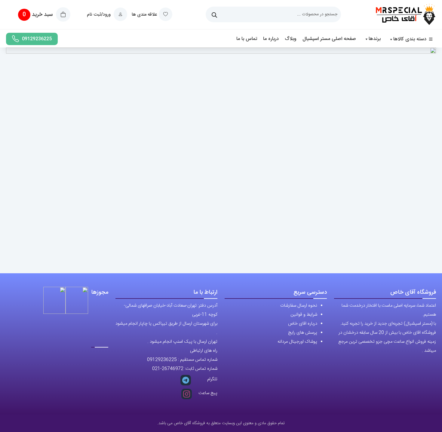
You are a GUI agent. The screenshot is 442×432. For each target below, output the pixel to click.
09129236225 (37, 39)
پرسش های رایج (302, 332)
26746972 (172, 368)
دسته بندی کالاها (409, 39)
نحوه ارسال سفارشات (298, 305)
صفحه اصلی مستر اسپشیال (329, 39)
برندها (375, 39)
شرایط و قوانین (303, 314)
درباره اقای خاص (302, 323)
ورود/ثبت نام (99, 14)
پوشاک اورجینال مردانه (297, 341)
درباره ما (271, 39)
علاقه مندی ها (144, 14)
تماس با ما (246, 39)
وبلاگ (290, 39)
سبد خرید (38, 14)
